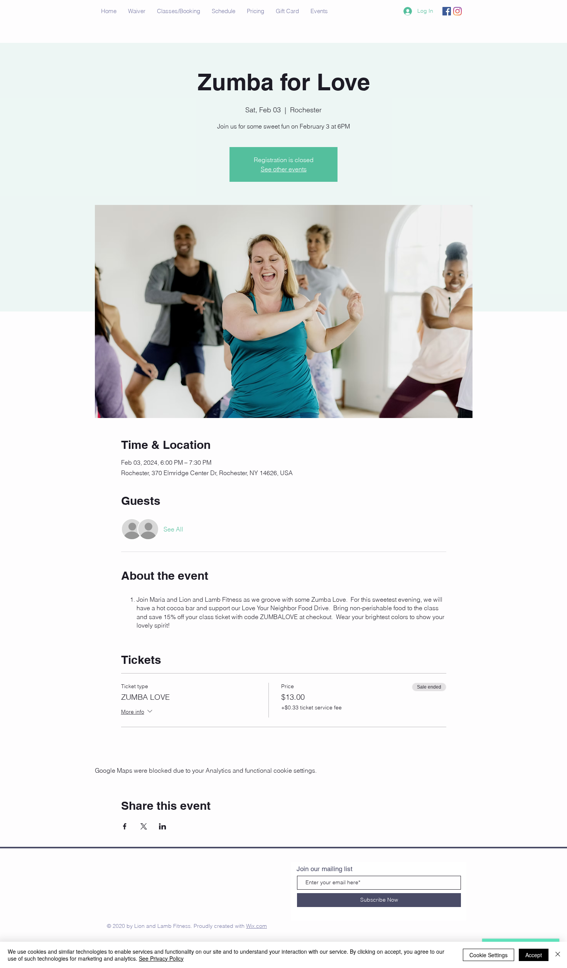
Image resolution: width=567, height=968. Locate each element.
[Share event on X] (143, 826)
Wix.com (256, 925)
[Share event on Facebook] (124, 826)
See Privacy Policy (161, 958)
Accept (533, 955)
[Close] (557, 955)
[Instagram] (457, 11)
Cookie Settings (488, 955)
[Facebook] (446, 11)
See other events (284, 169)
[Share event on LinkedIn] (162, 826)
